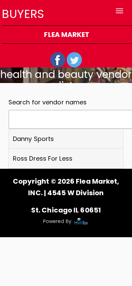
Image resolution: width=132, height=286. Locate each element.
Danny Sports (33, 139)
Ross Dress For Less (42, 158)
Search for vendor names (47, 102)
